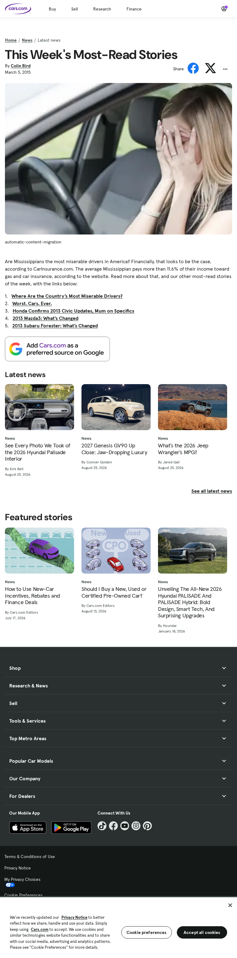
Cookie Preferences (23, 895)
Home (11, 40)
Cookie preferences (147, 932)
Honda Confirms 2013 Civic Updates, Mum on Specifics (73, 311)
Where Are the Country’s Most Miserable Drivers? (67, 296)
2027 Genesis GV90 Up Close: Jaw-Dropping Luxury (114, 448)
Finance (134, 9)
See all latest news (211, 491)
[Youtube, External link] (124, 825)
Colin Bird (21, 65)
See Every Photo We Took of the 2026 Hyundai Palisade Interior (37, 452)
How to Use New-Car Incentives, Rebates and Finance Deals (32, 596)
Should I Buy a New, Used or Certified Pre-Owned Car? (113, 592)
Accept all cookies (202, 932)
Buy (52, 9)
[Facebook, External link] (113, 825)
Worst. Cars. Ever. (32, 303)
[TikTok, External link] (102, 825)
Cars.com (39, 929)
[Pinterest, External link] (147, 825)
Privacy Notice (17, 868)
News (27, 40)
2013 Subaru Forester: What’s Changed (55, 325)
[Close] (230, 905)
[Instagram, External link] (135, 825)
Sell (74, 9)
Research (102, 9)
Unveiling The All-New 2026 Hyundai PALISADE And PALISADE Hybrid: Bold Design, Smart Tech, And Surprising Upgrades (190, 602)
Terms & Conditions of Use (29, 856)
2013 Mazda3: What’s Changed (45, 318)
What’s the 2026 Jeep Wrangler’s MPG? (183, 448)
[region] (118, 927)
